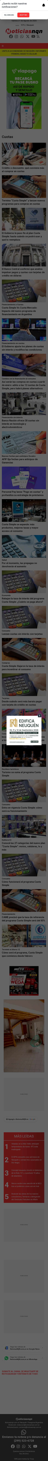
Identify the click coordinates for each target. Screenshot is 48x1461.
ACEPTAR (23, 15)
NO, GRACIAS (9, 15)
